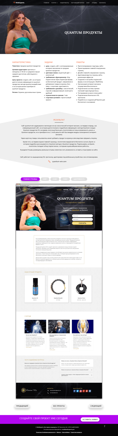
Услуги (53, 2)
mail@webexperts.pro (68, 429)
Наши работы (64, 2)
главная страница (30, 179)
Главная (46, 2)
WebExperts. (40, 427)
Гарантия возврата (76, 432)
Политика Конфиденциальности (45, 432)
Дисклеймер (66, 432)
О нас (55, 179)
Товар (65, 179)
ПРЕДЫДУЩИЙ (22, 406)
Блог (88, 2)
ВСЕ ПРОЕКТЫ (59, 406)
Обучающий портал (77, 2)
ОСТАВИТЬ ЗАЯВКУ (90, 419)
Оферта (59, 432)
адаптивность (79, 179)
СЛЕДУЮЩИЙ (95, 406)
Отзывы (94, 2)
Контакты (102, 2)
